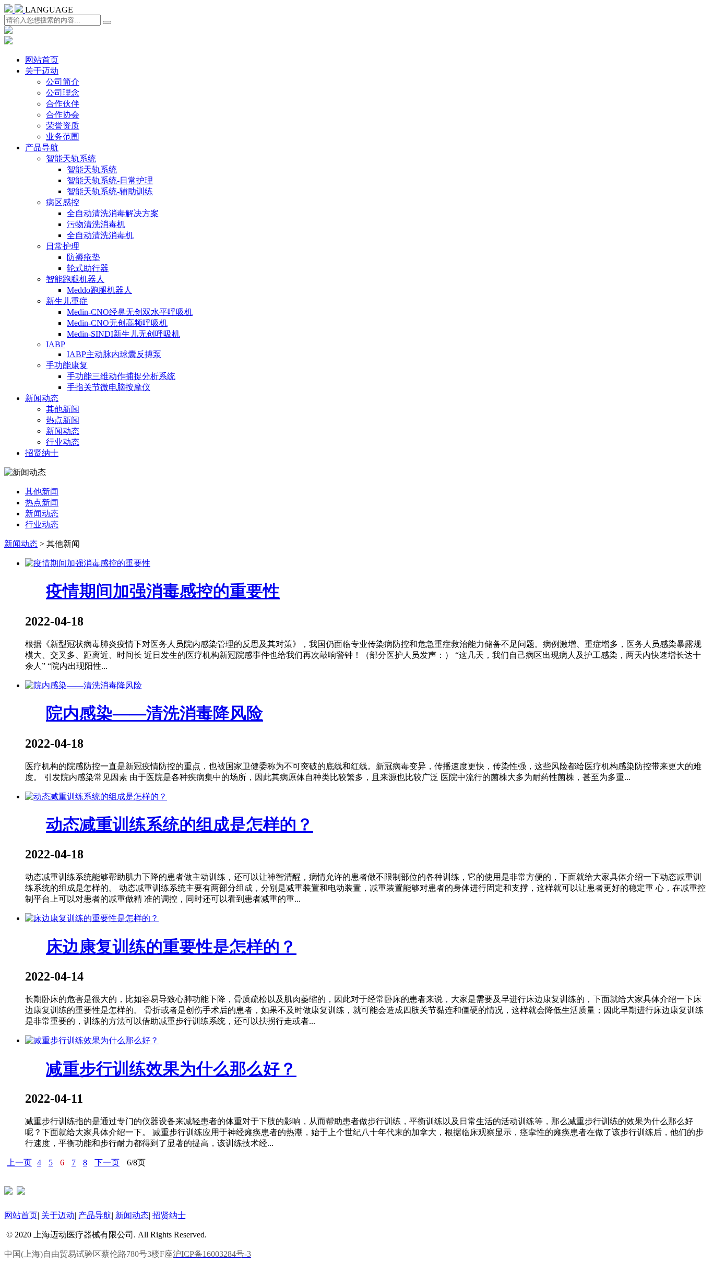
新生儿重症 (67, 301)
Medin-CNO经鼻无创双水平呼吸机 (130, 312)
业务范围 (62, 136)
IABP (55, 344)
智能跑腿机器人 (75, 279)
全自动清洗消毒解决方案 (113, 213)
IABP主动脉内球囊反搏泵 (114, 354)
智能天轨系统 (71, 158)
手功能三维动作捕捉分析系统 (121, 376)
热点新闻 (62, 420)
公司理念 (62, 92)
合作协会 (62, 114)
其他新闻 (62, 409)
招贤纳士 (41, 453)
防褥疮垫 (83, 257)
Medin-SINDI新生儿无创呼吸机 (123, 333)
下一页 (107, 1162)
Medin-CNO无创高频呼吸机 (117, 322)
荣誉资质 (62, 125)
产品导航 (41, 147)
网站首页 (41, 59)
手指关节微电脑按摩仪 (108, 387)
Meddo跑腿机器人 (99, 290)
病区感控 (62, 202)
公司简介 (62, 81)
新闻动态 (41, 398)
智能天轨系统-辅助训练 (110, 191)
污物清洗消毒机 (96, 224)
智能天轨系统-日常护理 (110, 180)
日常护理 (62, 246)
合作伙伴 (62, 103)
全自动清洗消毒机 (100, 235)
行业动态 (62, 442)
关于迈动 (41, 70)
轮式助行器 (88, 268)
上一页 (19, 1162)
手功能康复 (67, 365)
